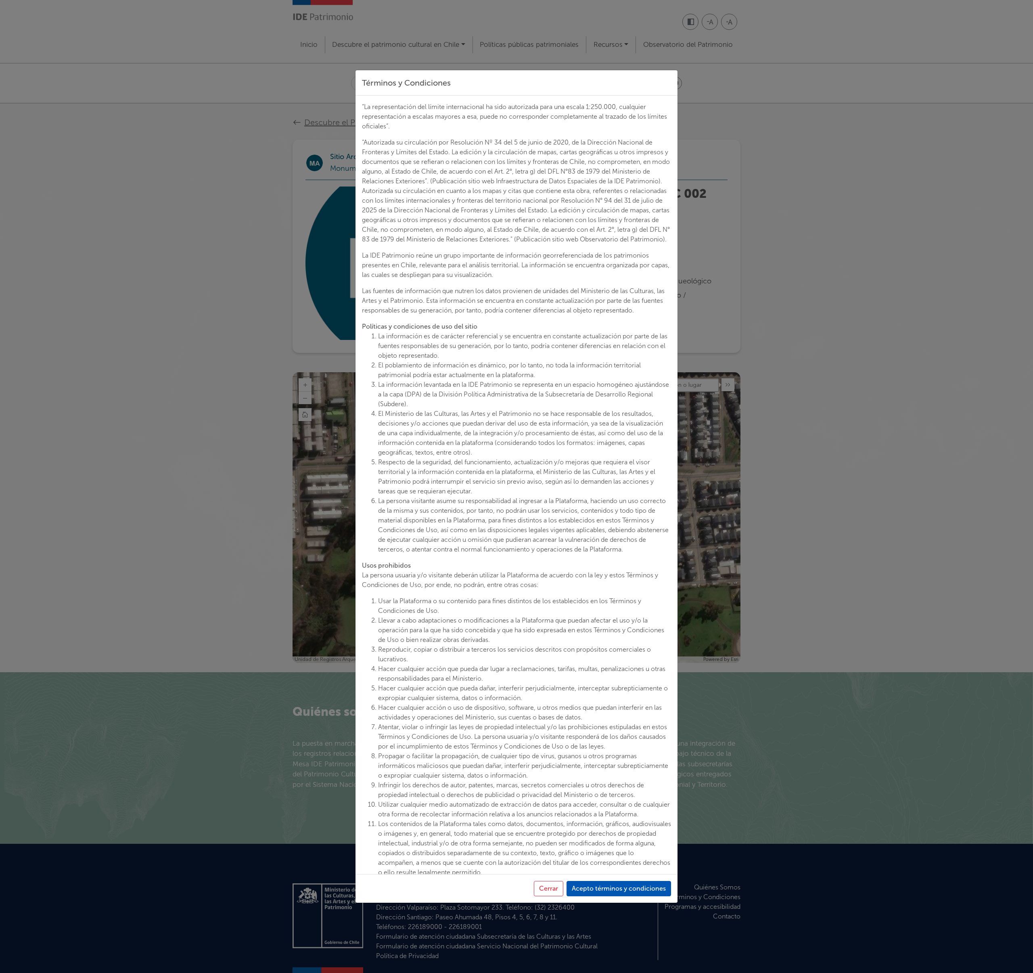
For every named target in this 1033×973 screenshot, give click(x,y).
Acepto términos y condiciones (619, 888)
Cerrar (548, 888)
